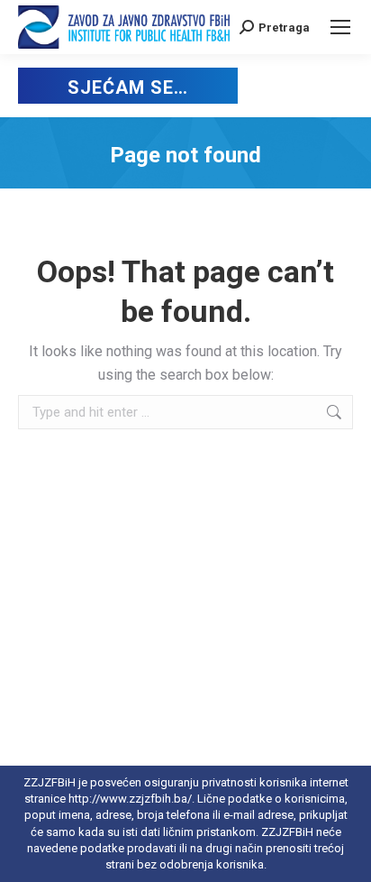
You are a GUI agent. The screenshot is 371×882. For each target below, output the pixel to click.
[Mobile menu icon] (340, 27)
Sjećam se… (127, 87)
